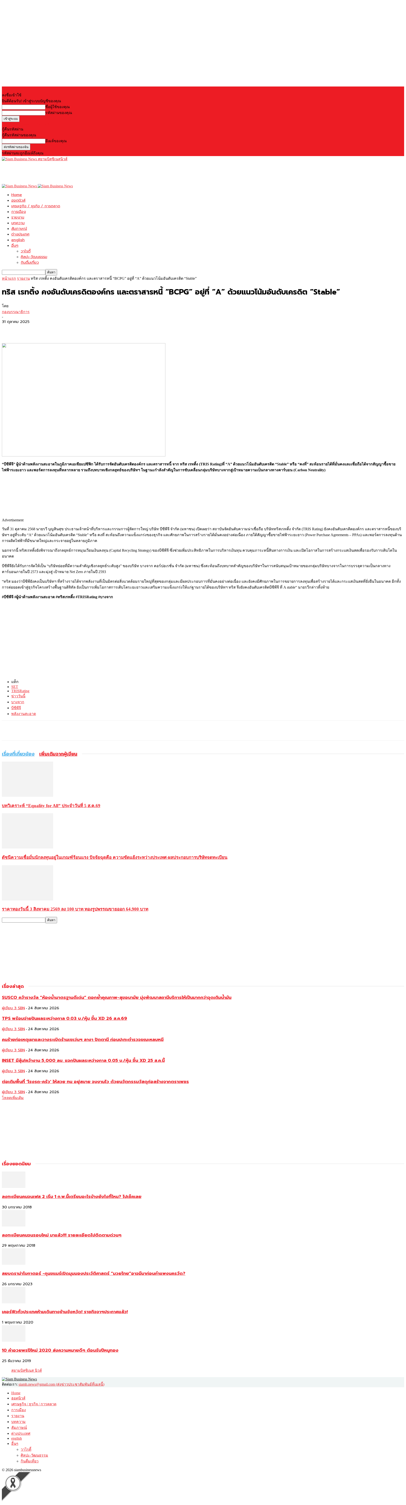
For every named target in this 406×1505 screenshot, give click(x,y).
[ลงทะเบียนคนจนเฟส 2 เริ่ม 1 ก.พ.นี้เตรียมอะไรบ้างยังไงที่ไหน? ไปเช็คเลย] (13, 1187)
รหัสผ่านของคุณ (58, 113)
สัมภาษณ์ (19, 229)
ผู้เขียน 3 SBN (13, 1008)
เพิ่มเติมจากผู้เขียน (58, 753)
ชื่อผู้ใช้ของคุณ (57, 107)
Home (16, 195)
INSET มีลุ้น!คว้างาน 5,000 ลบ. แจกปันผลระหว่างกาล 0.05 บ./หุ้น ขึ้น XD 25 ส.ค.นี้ (83, 1060)
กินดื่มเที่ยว (30, 262)
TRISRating (20, 691)
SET (14, 687)
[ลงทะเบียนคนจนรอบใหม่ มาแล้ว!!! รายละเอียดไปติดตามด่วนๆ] (13, 1225)
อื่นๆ (14, 245)
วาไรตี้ (26, 251)
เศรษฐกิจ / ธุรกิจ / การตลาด (35, 206)
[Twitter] (26, 329)
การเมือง (18, 212)
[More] (44, 329)
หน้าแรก (9, 278)
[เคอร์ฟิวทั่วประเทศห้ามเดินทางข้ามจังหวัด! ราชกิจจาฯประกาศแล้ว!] (13, 1302)
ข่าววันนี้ (18, 696)
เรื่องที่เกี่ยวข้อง (18, 753)
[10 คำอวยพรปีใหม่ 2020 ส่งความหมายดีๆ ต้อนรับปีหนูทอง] (13, 1340)
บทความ (18, 223)
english (18, 240)
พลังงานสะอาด (23, 714)
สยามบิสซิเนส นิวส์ (26, 1370)
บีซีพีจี (16, 708)
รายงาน (17, 217)
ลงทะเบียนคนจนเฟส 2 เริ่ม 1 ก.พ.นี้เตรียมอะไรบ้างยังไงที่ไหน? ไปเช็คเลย (71, 1196)
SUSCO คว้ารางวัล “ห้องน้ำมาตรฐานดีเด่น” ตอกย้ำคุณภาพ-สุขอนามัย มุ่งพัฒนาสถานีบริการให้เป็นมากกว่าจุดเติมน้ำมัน (116, 997)
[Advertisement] (87, 172)
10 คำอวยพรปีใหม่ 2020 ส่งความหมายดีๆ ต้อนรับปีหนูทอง (60, 1350)
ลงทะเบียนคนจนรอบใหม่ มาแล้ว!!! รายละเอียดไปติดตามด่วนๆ (61, 1235)
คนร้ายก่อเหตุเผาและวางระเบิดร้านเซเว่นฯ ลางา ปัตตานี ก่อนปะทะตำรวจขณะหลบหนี (83, 1039)
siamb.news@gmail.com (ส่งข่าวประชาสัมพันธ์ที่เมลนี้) (61, 1384)
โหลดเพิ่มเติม (13, 1098)
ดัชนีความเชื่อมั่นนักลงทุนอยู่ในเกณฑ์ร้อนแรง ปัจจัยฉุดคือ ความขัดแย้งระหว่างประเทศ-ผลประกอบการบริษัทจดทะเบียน (114, 857)
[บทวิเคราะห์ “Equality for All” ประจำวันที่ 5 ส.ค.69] (27, 796)
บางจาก (17, 702)
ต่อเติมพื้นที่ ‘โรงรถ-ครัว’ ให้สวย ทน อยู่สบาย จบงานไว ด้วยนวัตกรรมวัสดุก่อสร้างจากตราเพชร (95, 1081)
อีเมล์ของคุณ (56, 141)
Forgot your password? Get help (26, 124)
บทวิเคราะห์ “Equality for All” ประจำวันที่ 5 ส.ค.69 (51, 805)
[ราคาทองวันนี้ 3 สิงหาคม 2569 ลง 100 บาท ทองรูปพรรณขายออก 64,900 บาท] (27, 899)
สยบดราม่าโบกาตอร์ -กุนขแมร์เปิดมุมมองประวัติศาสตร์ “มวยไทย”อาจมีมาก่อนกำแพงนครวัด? (93, 1273)
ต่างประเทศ (20, 234)
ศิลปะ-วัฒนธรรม (34, 257)
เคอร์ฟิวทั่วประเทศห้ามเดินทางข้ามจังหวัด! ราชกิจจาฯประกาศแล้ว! (65, 1312)
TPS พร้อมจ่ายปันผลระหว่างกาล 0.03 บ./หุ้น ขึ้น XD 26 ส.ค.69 (64, 1018)
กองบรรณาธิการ (16, 312)
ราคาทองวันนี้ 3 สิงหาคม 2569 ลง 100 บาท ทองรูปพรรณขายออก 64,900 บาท (75, 909)
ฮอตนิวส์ (18, 200)
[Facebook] (9, 329)
